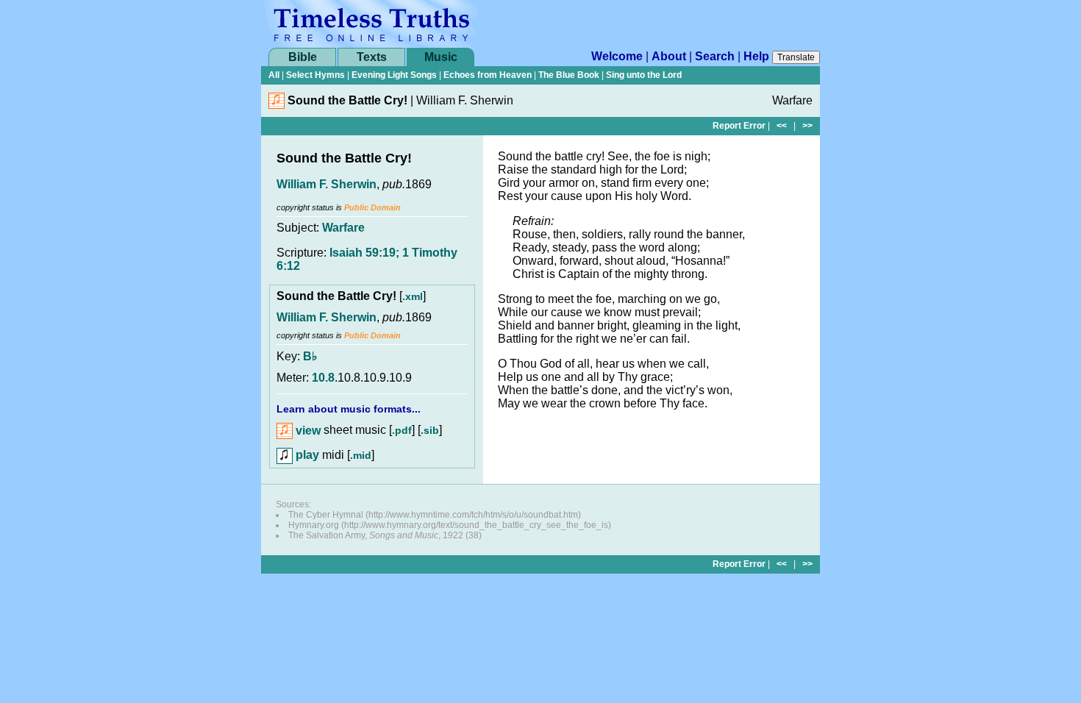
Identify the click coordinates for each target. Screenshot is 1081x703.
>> (807, 126)
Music (440, 57)
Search (715, 56)
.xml (412, 296)
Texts (372, 57)
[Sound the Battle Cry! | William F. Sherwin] (276, 105)
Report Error (739, 126)
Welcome (617, 56)
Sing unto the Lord (644, 75)
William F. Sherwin (327, 184)
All (273, 75)
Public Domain (372, 207)
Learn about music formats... (349, 409)
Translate (796, 57)
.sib (430, 431)
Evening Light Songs (394, 75)
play (306, 455)
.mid (360, 455)
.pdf (402, 431)
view (307, 430)
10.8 (323, 377)
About (669, 56)
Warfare (343, 227)
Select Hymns (315, 75)
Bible (302, 57)
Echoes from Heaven (487, 75)
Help (756, 56)
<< (782, 126)
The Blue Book (568, 75)
